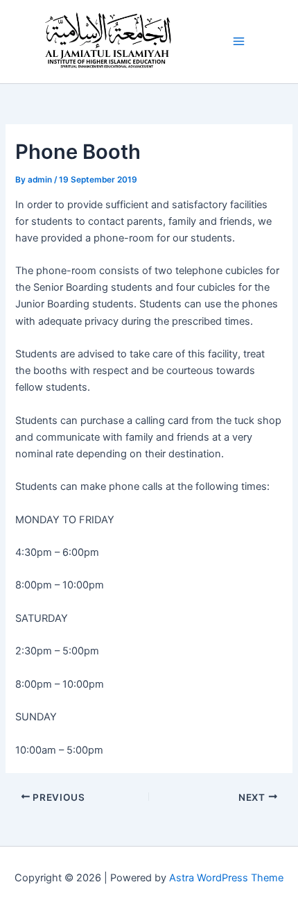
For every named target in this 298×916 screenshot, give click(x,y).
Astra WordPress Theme (226, 878)
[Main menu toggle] (239, 41)
